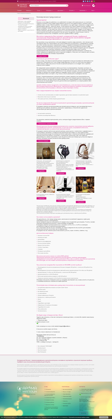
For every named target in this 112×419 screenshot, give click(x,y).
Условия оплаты (49, 400)
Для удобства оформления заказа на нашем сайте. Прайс (53, 287)
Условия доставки (50, 397)
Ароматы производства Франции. (47, 115)
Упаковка (40, 249)
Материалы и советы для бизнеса (47, 297)
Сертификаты (66, 394)
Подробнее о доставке (44, 303)
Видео (39, 301)
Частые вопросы (42, 310)
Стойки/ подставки (43, 247)
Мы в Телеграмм (42, 351)
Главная (19, 10)
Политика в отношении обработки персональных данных (51, 408)
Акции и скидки (67, 391)
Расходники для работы (44, 251)
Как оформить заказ (43, 291)
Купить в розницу (67, 389)
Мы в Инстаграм (42, 350)
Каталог (28, 10)
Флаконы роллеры (42, 237)
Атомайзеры (41, 239)
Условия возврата (50, 391)
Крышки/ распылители (44, 245)
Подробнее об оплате (44, 307)
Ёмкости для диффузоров (44, 241)
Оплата (71, 10)
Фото (39, 299)
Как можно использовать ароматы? (48, 217)
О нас (38, 10)
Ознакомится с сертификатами (47, 123)
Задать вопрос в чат (43, 322)
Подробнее (41, 170)
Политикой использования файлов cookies (79, 417)
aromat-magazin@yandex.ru (87, 396)
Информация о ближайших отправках (47, 305)
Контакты (82, 10)
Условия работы (42, 293)
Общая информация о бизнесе (46, 295)
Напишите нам (83, 413)
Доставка (60, 10)
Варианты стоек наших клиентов (47, 96)
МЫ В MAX (65, 405)
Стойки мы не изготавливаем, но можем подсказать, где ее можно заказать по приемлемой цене (63, 94)
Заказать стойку (49, 404)
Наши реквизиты (42, 308)
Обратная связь (42, 320)
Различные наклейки (43, 253)
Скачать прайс (42, 289)
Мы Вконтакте (42, 348)
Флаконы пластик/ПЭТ (43, 235)
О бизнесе (48, 10)
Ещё (93, 10)
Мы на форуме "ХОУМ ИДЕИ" (45, 346)
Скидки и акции (42, 56)
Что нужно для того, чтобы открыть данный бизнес (51, 98)
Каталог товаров (43, 140)
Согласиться (104, 417)
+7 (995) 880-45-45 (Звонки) (87, 389)
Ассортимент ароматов (44, 113)
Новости (65, 401)
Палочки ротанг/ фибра (44, 243)
